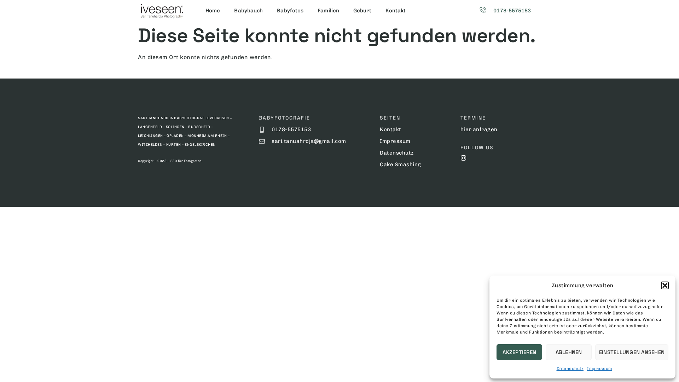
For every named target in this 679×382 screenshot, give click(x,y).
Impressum (599, 368)
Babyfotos (290, 10)
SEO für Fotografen (186, 161)
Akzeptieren (519, 352)
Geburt (362, 10)
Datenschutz (570, 368)
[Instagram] (463, 158)
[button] (664, 285)
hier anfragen (479, 129)
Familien (328, 10)
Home (212, 10)
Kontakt (395, 10)
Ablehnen (569, 352)
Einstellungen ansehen (632, 352)
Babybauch (248, 10)
